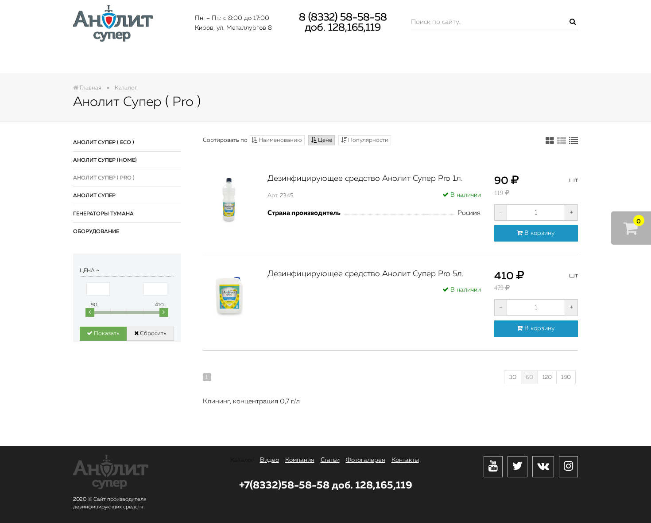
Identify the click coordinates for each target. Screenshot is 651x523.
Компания (273, 61)
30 (512, 377)
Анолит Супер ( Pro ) (104, 178)
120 (547, 377)
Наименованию (279, 140)
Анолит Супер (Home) (105, 160)
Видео (190, 61)
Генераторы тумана (103, 214)
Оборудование (96, 231)
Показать (106, 333)
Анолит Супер (94, 196)
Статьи (355, 61)
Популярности (367, 140)
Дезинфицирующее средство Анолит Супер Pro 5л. (365, 274)
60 (529, 377)
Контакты (534, 61)
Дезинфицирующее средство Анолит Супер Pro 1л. (365, 179)
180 (566, 377)
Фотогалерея (441, 61)
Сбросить (153, 333)
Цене (324, 140)
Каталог (113, 61)
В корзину (539, 233)
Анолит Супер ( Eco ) (103, 142)
